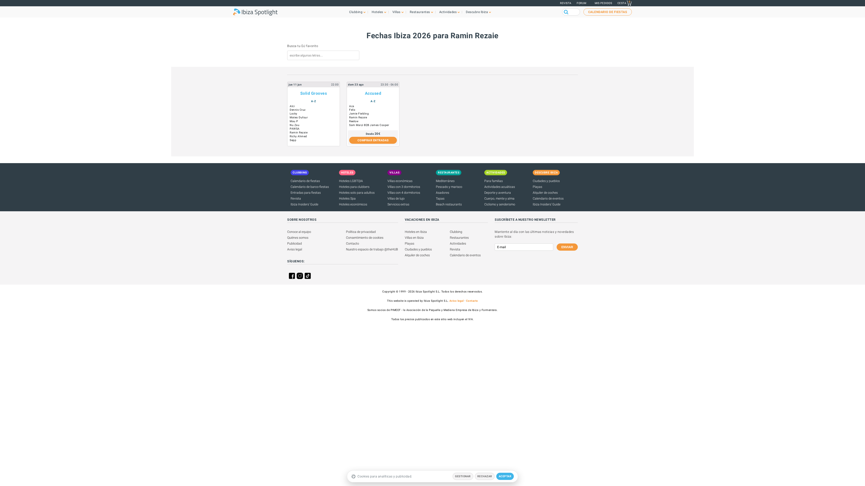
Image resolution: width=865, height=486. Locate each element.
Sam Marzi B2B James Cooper (369, 125)
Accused (373, 93)
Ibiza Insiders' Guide (304, 204)
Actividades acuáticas (499, 187)
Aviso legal (294, 249)
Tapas (440, 198)
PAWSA (295, 128)
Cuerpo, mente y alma (499, 198)
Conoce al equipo (299, 232)
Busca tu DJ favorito (302, 46)
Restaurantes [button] (420, 12)
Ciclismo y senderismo (499, 204)
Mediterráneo (445, 181)
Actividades (458, 243)
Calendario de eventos (548, 198)
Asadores (442, 192)
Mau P (294, 121)
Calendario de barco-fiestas (310, 187)
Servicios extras (398, 204)
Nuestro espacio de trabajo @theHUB (372, 249)
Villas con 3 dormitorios (403, 187)
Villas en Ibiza (414, 237)
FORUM (581, 3)
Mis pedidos (603, 3)
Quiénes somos (297, 237)
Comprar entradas (373, 140)
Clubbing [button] (355, 12)
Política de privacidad (361, 232)
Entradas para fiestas (306, 192)
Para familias (493, 181)
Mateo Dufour (299, 117)
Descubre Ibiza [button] (477, 12)
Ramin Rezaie (298, 132)
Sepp (293, 140)
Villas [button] (396, 12)
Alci (292, 106)
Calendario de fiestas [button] (607, 12)
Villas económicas (399, 181)
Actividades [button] (448, 12)
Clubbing (456, 232)
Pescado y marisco (449, 187)
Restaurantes (459, 237)
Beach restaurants (449, 204)
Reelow (353, 121)
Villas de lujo (396, 198)
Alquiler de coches (545, 192)
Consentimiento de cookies (364, 237)
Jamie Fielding (359, 113)
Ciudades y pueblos (546, 181)
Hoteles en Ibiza (416, 232)
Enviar (567, 247)
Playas (537, 187)
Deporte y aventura (497, 192)
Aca (351, 106)
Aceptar (505, 476)
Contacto (352, 243)
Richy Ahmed (298, 136)
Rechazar (484, 476)
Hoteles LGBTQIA (351, 181)
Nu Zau (294, 125)
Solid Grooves (313, 93)
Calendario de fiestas (305, 181)
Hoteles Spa (347, 198)
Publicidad (294, 243)
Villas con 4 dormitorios (403, 192)
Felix (352, 109)
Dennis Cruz (298, 109)
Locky (293, 113)
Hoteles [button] (377, 12)
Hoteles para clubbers (354, 187)
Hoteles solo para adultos (357, 192)
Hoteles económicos (353, 204)
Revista (565, 3)
